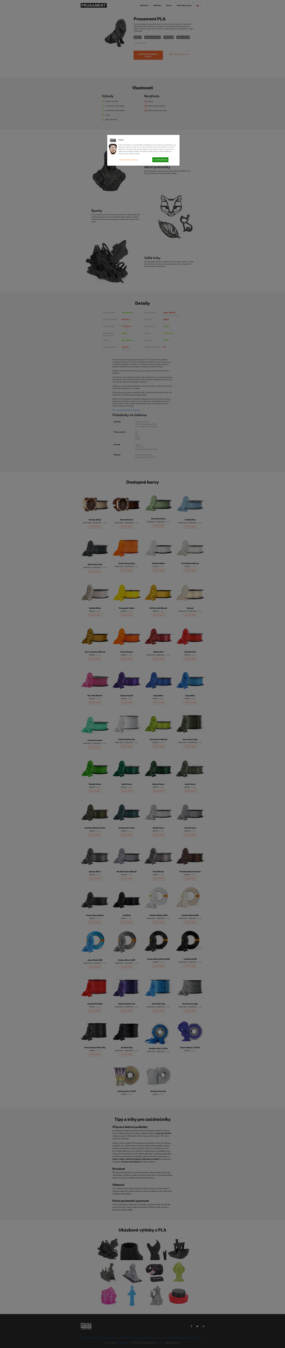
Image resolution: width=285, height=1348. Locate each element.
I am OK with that (160, 160)
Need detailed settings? (129, 160)
